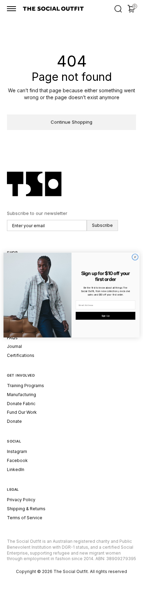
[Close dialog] (135, 257)
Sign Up (105, 315)
